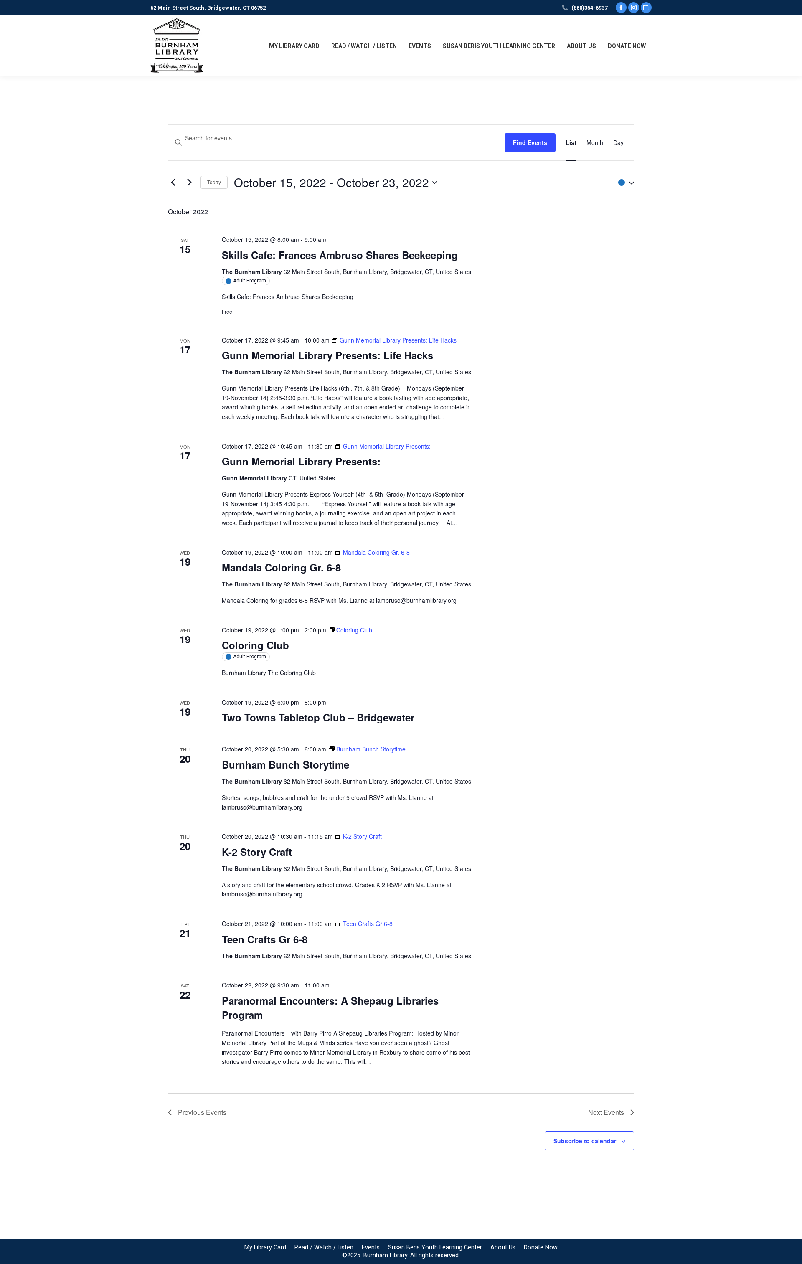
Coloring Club (255, 645)
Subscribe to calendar (584, 1141)
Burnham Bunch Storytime (285, 764)
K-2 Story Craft (257, 852)
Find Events (530, 142)
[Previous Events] (173, 183)
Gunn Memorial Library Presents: (301, 461)
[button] (624, 182)
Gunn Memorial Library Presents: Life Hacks (327, 355)
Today (214, 181)
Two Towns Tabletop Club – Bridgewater (318, 717)
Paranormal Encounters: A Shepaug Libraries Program (330, 1007)
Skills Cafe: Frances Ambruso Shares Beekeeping (340, 255)
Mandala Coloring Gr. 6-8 (281, 567)
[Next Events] (189, 183)
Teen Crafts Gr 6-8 (264, 939)
